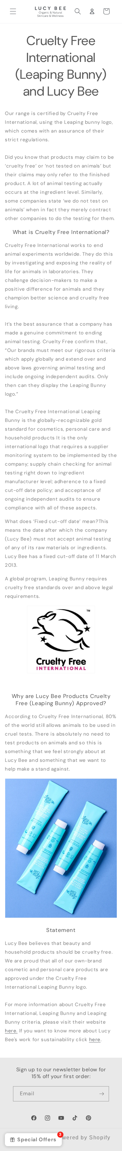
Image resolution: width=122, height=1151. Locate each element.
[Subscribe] (101, 1093)
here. (11, 1031)
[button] (13, 11)
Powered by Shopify (83, 1137)
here (95, 1039)
